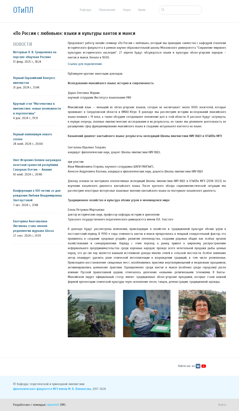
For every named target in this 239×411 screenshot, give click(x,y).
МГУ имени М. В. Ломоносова (72, 389)
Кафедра (85, 10)
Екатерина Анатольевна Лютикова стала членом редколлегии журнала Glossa (33, 226)
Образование (107, 10)
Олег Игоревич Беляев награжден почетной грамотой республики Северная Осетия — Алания (37, 165)
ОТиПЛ (23, 10)
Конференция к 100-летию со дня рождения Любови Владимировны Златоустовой (37, 195)
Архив (142, 10)
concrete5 (52, 405)
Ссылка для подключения (85, 64)
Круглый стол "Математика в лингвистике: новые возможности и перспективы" (37, 108)
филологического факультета (32, 389)
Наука (127, 10)
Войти (222, 405)
